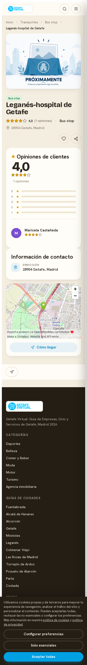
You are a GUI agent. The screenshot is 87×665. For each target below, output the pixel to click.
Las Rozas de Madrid (22, 557)
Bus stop (51, 22)
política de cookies (56, 620)
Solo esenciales (43, 645)
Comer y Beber (17, 458)
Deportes (13, 443)
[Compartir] (76, 139)
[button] (43, 61)
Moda (10, 465)
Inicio (9, 22)
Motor (11, 472)
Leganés (12, 542)
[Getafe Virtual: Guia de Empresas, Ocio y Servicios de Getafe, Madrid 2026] (19, 9)
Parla (10, 578)
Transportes (29, 22)
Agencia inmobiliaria (21, 486)
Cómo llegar (46, 347)
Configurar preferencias (43, 634)
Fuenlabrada (16, 507)
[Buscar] (64, 9)
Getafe (11, 528)
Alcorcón (13, 521)
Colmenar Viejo (17, 550)
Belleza (11, 451)
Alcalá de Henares (20, 514)
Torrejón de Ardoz (20, 564)
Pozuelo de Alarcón (21, 571)
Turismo (12, 479)
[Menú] (76, 9)
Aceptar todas (43, 656)
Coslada (12, 585)
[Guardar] (64, 139)
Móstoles (13, 535)
